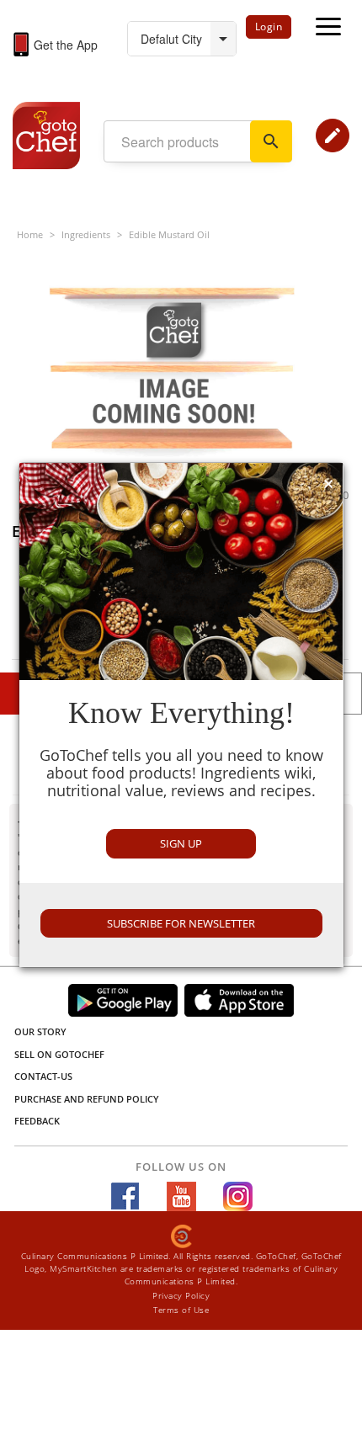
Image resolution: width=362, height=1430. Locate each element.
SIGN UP (181, 843)
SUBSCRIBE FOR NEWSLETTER (181, 923)
